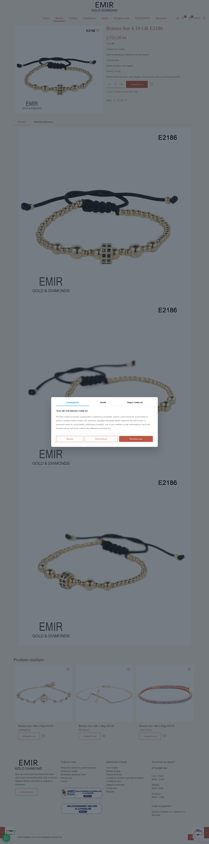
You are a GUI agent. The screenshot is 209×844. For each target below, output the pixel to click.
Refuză (70, 439)
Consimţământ (72, 402)
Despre (135, 402)
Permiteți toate (136, 439)
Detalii (103, 402)
